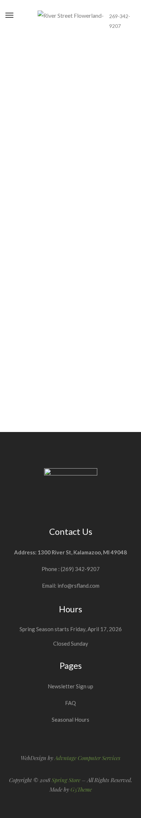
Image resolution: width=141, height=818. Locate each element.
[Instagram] (133, 6)
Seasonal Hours (70, 719)
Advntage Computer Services (87, 758)
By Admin (75, 114)
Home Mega (71, 168)
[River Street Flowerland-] (71, 15)
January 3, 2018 (70, 334)
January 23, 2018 (70, 245)
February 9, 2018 (70, 155)
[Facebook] (121, 6)
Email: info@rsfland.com (70, 585)
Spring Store (66, 780)
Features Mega (70, 78)
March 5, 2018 (70, 66)
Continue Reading (70, 98)
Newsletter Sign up (70, 686)
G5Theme (81, 789)
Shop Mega (70, 257)
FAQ (70, 703)
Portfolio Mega (70, 346)
